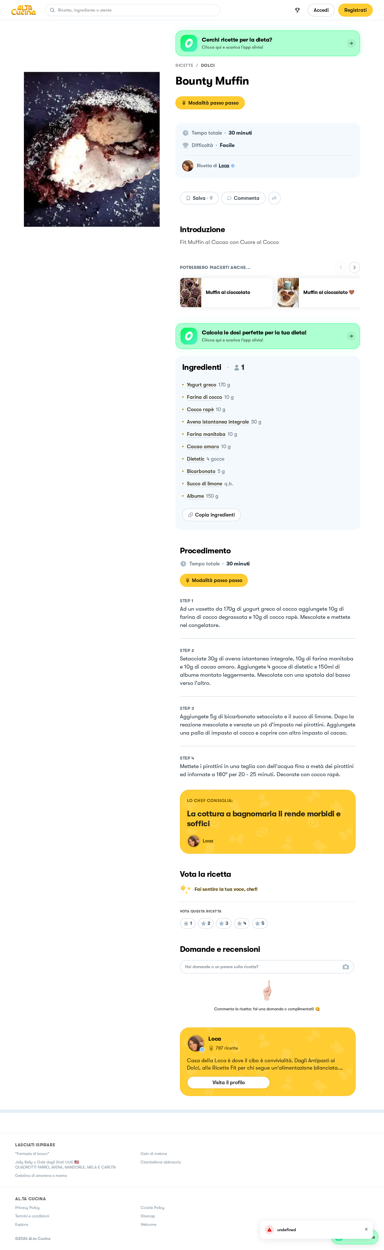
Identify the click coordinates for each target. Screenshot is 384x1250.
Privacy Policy (27, 1207)
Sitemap (148, 1216)
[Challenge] (297, 10)
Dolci (208, 65)
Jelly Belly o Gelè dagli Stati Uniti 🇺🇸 (47, 1162)
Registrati (355, 10)
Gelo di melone (154, 1153)
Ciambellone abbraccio (161, 1162)
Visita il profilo (229, 1082)
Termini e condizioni (32, 1216)
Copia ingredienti (215, 515)
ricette (184, 65)
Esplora (21, 1224)
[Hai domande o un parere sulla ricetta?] (262, 967)
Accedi (321, 10)
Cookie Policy (152, 1207)
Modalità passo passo (213, 103)
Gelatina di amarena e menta (41, 1175)
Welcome (148, 1224)
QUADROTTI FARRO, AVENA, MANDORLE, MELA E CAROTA (65, 1167)
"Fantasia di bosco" (32, 1153)
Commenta (246, 198)
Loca (224, 165)
